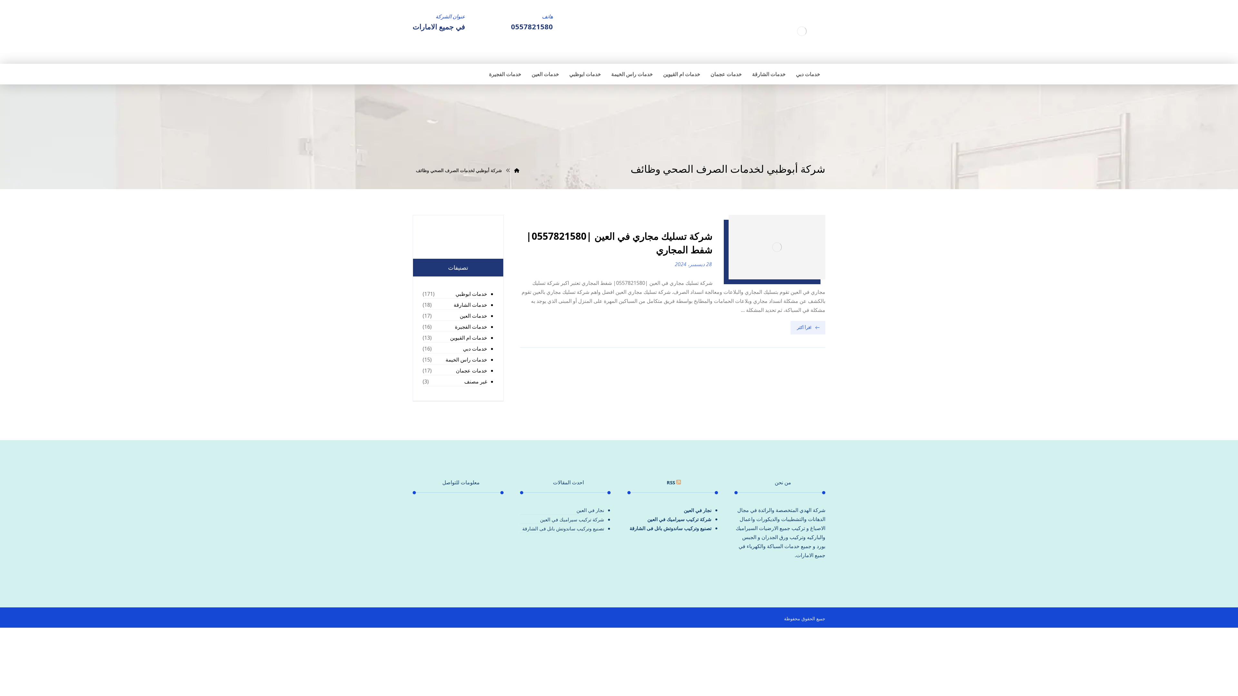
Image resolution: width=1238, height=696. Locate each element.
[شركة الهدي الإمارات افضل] (801, 31)
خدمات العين (473, 315)
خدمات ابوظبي (471, 293)
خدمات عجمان (471, 370)
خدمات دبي (475, 348)
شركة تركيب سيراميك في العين (679, 519)
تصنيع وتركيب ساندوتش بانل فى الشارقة (671, 528)
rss (671, 482)
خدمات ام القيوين (468, 337)
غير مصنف (475, 381)
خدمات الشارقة (470, 304)
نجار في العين (698, 510)
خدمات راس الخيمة (466, 359)
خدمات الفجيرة (471, 326)
